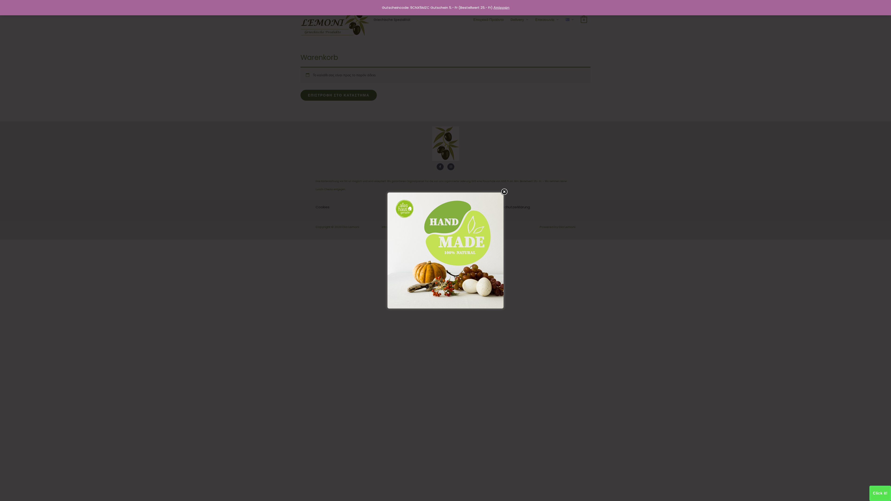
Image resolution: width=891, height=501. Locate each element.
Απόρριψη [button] (501, 7)
